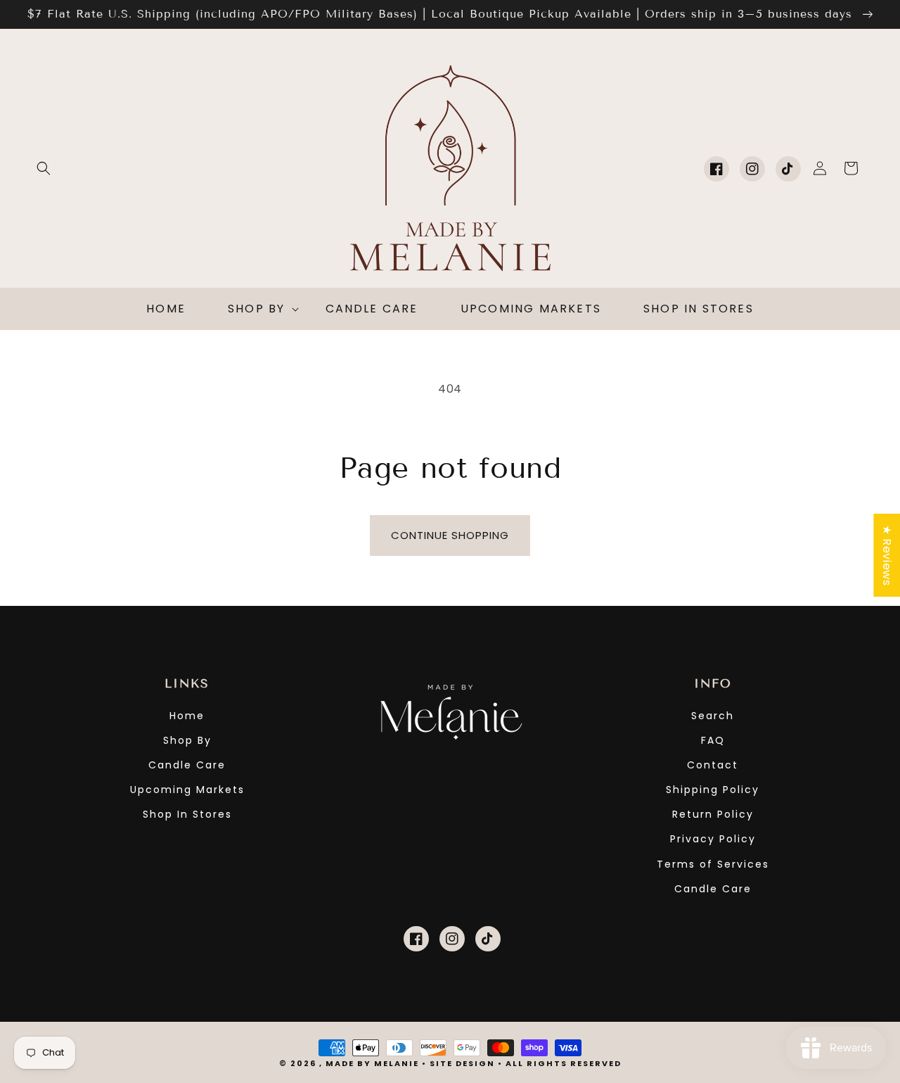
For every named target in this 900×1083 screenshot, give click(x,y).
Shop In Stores (187, 814)
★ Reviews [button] (887, 554)
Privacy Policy (713, 839)
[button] (43, 168)
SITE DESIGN (462, 1063)
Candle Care (187, 765)
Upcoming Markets (187, 790)
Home (187, 716)
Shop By (187, 740)
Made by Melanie (374, 1063)
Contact (712, 765)
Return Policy (713, 814)
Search (712, 716)
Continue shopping (450, 535)
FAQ (713, 740)
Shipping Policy (712, 790)
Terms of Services (713, 864)
